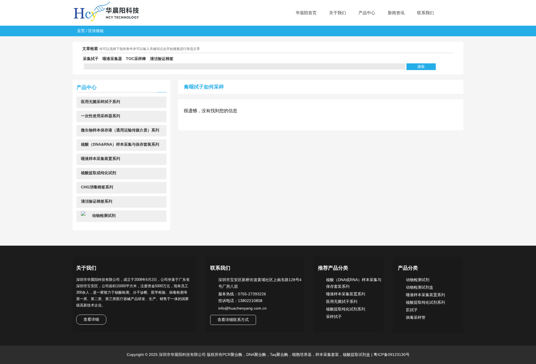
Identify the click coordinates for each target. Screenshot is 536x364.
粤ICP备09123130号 (391, 354)
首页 (81, 30)
